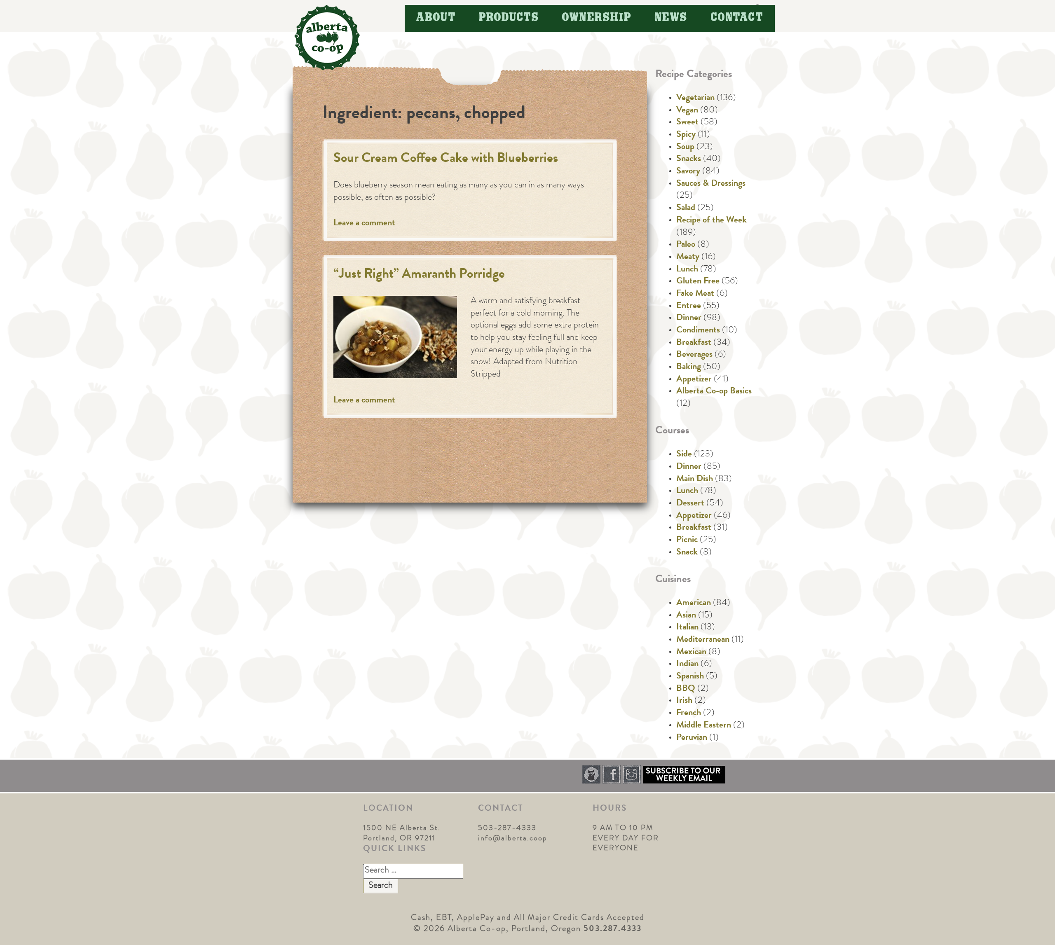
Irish (684, 701)
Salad (685, 208)
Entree (688, 306)
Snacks (688, 159)
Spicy (686, 135)
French (688, 713)
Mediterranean (702, 640)
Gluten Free (698, 281)
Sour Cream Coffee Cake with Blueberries (445, 159)
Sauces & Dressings (711, 184)
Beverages (694, 355)
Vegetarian (695, 98)
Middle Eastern (703, 725)
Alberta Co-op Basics (714, 391)
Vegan (687, 110)
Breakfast (693, 343)
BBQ (685, 689)
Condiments (698, 330)
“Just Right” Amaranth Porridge (419, 275)
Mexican (691, 652)
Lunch (687, 269)
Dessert (690, 503)
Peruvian (691, 738)
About (436, 18)
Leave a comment (364, 223)
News (671, 18)
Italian (687, 627)
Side (684, 454)
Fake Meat (695, 294)
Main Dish (694, 479)
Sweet (687, 122)
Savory (688, 171)
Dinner (688, 318)
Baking (688, 367)
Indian (687, 664)
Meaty (687, 257)
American (693, 603)
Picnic (687, 540)
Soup (685, 147)
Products (509, 18)
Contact (737, 18)
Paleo (685, 245)
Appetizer (694, 379)
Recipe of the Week (711, 220)
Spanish (690, 676)
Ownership (597, 18)
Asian (686, 615)
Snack (687, 552)
